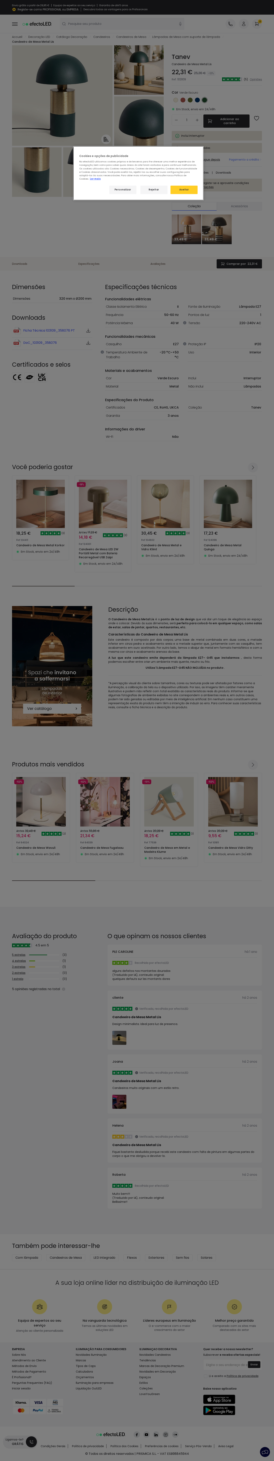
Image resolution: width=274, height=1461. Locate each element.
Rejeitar (154, 189)
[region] (138, 173)
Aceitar (184, 189)
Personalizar (123, 189)
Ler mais (95, 178)
